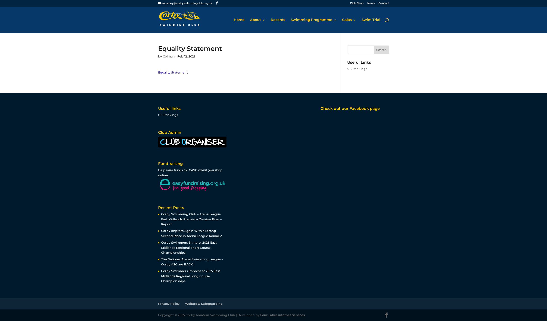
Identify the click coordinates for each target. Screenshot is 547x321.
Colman (169, 56)
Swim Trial (371, 20)
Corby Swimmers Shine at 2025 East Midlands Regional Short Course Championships (189, 248)
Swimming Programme (311, 20)
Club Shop (356, 3)
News (371, 3)
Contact (383, 3)
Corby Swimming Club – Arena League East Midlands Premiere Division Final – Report (191, 219)
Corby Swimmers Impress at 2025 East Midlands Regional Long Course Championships (190, 276)
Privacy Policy (168, 304)
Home (239, 20)
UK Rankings (357, 69)
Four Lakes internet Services (282, 315)
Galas (347, 20)
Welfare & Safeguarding (204, 304)
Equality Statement (173, 72)
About (255, 20)
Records (278, 20)
